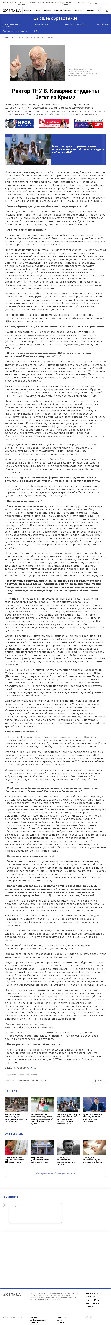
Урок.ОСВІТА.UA (9, 2)
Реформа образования (75, 24)
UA (107, 3)
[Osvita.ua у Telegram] (86, 1317)
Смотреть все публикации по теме (55, 1173)
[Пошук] (91, 3)
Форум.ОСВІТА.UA (53, 2)
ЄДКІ (36, 31)
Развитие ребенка (67, 3)
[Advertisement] (55, 1260)
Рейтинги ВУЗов (41, 24)
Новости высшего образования (11, 25)
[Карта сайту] (96, 3)
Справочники (83, 2)
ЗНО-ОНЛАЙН (22, 3)
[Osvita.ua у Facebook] (91, 1317)
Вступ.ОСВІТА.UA (37, 2)
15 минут (32, 1067)
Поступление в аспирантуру (15, 31)
